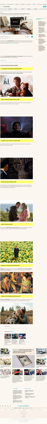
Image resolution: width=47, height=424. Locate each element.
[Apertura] (16, 408)
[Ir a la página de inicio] (23, 406)
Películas (9, 10)
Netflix (9, 328)
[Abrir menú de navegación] (0, 6)
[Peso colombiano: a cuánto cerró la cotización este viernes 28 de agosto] (41, 351)
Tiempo (34, 4)
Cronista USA (2, 10)
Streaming (28, 4)
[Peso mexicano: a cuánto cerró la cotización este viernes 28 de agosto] (5, 362)
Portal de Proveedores (32, 409)
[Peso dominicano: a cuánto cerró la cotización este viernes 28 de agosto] (5, 372)
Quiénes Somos (25, 409)
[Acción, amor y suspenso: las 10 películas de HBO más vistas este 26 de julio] (22, 336)
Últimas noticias (2, 4)
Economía (17, 4)
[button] (45, 359)
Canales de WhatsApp (12, 409)
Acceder (45, 6)
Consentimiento (23, 416)
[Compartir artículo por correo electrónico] (7, 38)
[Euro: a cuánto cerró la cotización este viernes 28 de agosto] (5, 351)
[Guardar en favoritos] (32, 36)
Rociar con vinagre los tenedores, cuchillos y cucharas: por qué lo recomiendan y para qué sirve (42, 36)
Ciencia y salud (40, 4)
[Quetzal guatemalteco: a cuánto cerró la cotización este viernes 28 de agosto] (23, 361)
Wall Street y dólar (10, 4)
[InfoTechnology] (31, 408)
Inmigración (22, 4)
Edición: (44, 4)
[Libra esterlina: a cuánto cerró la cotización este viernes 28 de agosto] (41, 362)
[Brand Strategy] (24, 408)
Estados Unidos (13, 328)
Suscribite (19, 409)
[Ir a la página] (2, 6)
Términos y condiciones (23, 413)
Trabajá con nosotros (39, 409)
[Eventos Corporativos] (20, 408)
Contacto (6, 409)
